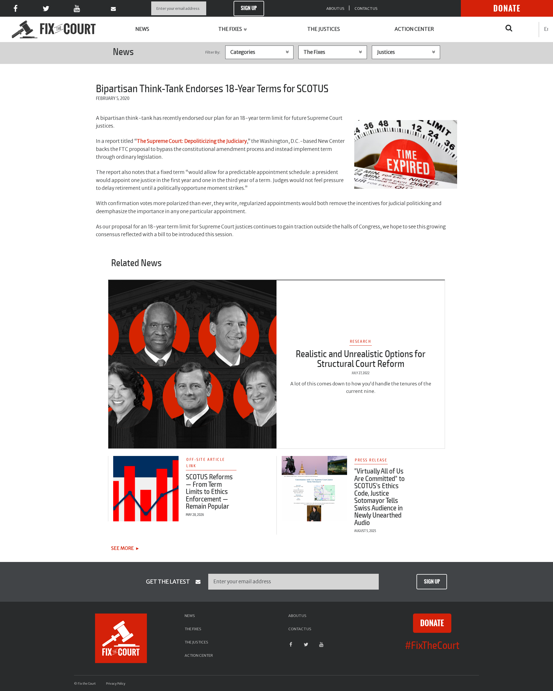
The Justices (323, 29)
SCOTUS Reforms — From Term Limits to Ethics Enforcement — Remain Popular (209, 491)
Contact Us (366, 8)
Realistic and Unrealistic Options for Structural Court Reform (360, 359)
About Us (335, 8)
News (142, 29)
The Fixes (230, 29)
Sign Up (249, 8)
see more (122, 548)
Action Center (414, 29)
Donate (507, 8)
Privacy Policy (115, 684)
